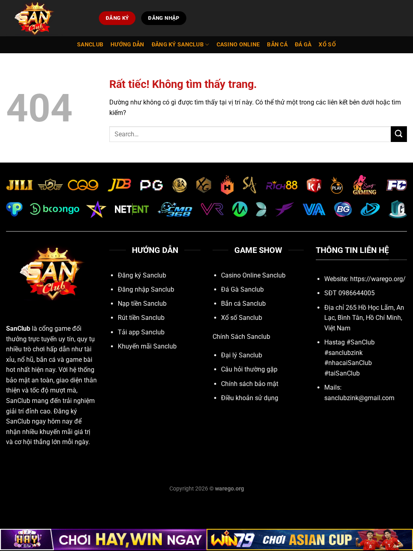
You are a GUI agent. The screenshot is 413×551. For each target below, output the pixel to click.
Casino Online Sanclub (253, 275)
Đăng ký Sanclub (178, 44)
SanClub (18, 328)
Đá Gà (303, 44)
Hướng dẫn (127, 44)
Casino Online (238, 44)
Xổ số (327, 44)
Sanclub (90, 44)
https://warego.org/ (378, 279)
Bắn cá (277, 44)
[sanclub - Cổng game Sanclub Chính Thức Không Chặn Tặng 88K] (46, 18)
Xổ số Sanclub (241, 317)
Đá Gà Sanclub (242, 289)
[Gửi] (399, 134)
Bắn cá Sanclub (243, 303)
